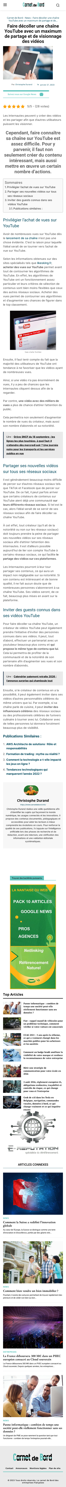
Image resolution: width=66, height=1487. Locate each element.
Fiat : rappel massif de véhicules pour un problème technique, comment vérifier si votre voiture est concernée (43, 1023)
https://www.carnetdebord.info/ (33, 805)
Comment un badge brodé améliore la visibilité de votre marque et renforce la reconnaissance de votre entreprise (43, 1055)
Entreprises (10, 1352)
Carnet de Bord (15, 17)
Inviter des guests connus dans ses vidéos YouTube (30, 202)
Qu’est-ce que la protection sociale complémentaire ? (17, 857)
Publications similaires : (28, 208)
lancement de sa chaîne (22, 238)
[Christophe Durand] (33, 790)
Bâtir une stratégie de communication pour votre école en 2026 (42, 1070)
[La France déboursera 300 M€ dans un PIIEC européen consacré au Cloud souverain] (33, 1327)
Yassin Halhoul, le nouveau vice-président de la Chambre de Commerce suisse (48, 858)
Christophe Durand (23, 84)
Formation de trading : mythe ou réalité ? (33, 754)
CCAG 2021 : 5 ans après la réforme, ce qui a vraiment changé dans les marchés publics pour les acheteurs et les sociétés (41, 1039)
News (28, 17)
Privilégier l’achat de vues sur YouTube (31, 187)
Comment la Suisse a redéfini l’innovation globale (29, 1224)
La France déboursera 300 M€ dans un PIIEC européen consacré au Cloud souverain (32, 1357)
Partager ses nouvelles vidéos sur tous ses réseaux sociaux (32, 193)
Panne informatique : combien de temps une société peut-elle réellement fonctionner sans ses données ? (40, 1008)
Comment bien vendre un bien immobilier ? (30, 1291)
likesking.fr (44, 263)
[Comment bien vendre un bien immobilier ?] (33, 1262)
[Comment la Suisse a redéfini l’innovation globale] (33, 1194)
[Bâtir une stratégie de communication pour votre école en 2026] (12, 1071)
